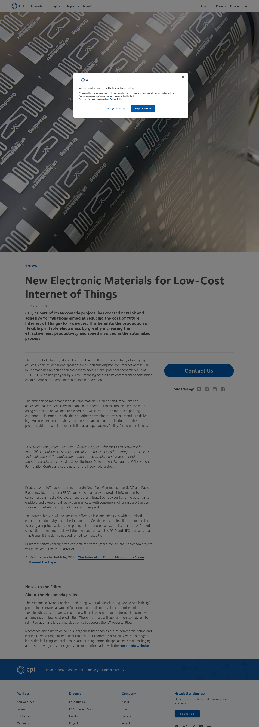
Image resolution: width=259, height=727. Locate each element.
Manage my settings (117, 109)
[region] (130, 95)
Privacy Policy (116, 99)
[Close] (183, 77)
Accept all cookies (142, 109)
